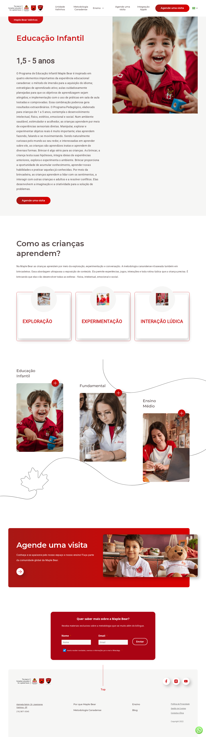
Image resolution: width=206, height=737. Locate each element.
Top (103, 689)
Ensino (136, 704)
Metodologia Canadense (81, 8)
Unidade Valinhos (60, 8)
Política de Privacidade (180, 704)
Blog (135, 710)
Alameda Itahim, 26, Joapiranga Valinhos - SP (29, 706)
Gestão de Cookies (178, 709)
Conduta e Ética (177, 713)
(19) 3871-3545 (22, 712)
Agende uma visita (122, 8)
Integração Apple (143, 8)
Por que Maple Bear (84, 704)
